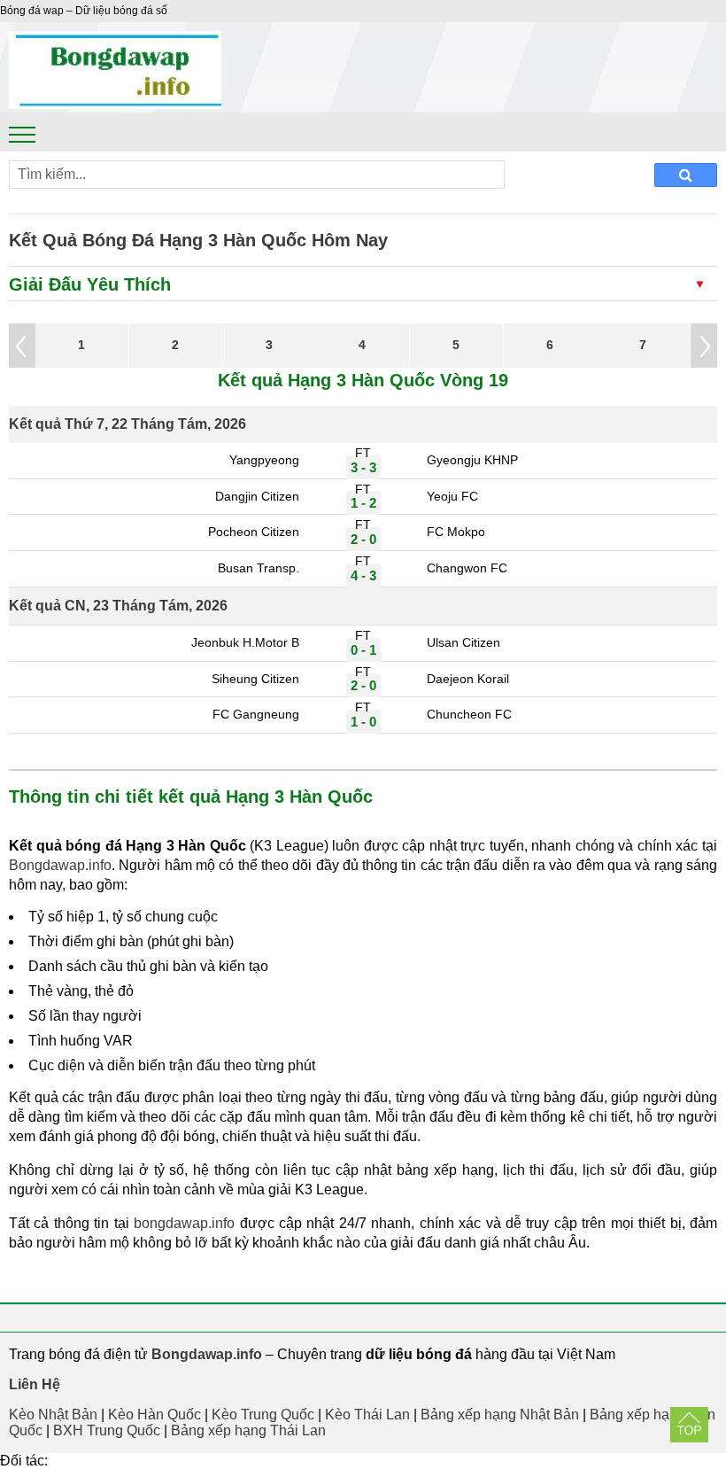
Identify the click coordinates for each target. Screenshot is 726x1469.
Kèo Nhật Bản (53, 1414)
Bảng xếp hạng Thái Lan (248, 1430)
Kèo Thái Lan (367, 1414)
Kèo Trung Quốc (263, 1414)
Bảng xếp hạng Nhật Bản (500, 1414)
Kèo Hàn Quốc (154, 1414)
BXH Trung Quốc (106, 1430)
